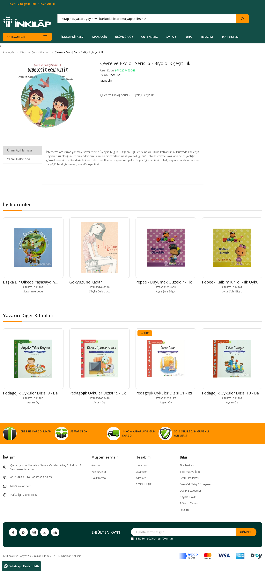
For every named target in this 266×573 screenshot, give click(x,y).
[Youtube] (44, 532)
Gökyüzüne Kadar (85, 282)
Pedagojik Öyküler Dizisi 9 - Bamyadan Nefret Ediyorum (53, 393)
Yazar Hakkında (18, 159)
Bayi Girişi (48, 4)
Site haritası (187, 465)
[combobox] (129, 18)
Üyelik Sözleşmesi (191, 490)
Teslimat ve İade (190, 472)
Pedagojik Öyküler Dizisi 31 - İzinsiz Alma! (173, 393)
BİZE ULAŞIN (144, 484)
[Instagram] (34, 532)
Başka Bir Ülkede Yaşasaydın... (30, 282)
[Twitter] (23, 532)
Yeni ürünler (98, 472)
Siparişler (141, 472)
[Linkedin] (55, 532)
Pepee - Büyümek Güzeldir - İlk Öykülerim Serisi (179, 282)
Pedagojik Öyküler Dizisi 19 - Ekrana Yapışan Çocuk (115, 393)
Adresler (141, 478)
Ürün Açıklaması (19, 150)
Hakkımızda (98, 478)
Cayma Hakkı (188, 497)
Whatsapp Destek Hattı (24, 566)
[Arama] (242, 18)
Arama (95, 465)
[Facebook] (13, 532)
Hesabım (141, 465)
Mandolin (106, 80)
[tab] (22, 150)
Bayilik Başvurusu (23, 4)
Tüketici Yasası (189, 503)
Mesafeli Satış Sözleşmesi (196, 484)
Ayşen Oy (115, 74)
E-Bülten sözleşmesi (148, 538)
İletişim (184, 509)
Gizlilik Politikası (189, 478)
